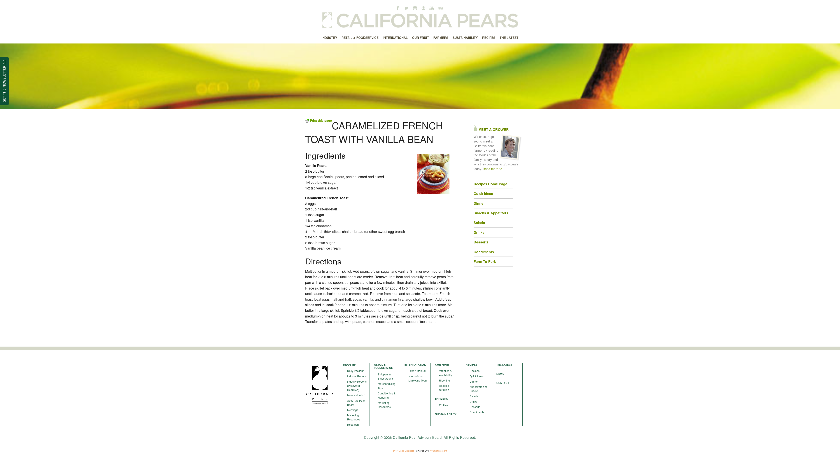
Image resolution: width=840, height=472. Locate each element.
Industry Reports (357, 376)
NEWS (500, 374)
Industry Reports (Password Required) (357, 386)
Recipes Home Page (490, 183)
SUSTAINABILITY (446, 414)
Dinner (474, 381)
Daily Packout (355, 371)
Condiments (477, 412)
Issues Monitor (355, 395)
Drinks (473, 401)
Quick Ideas (483, 193)
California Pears (420, 21)
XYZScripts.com (438, 450)
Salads (474, 396)
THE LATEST (504, 365)
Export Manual (417, 371)
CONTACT (502, 383)
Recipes (475, 371)
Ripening (444, 380)
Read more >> (493, 169)
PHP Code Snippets (403, 450)
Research (353, 424)
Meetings (352, 410)
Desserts (475, 407)
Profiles (443, 405)
